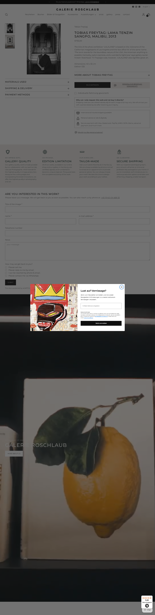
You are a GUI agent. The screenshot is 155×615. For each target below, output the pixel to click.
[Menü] (151, 597)
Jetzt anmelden (101, 323)
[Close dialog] (122, 287)
